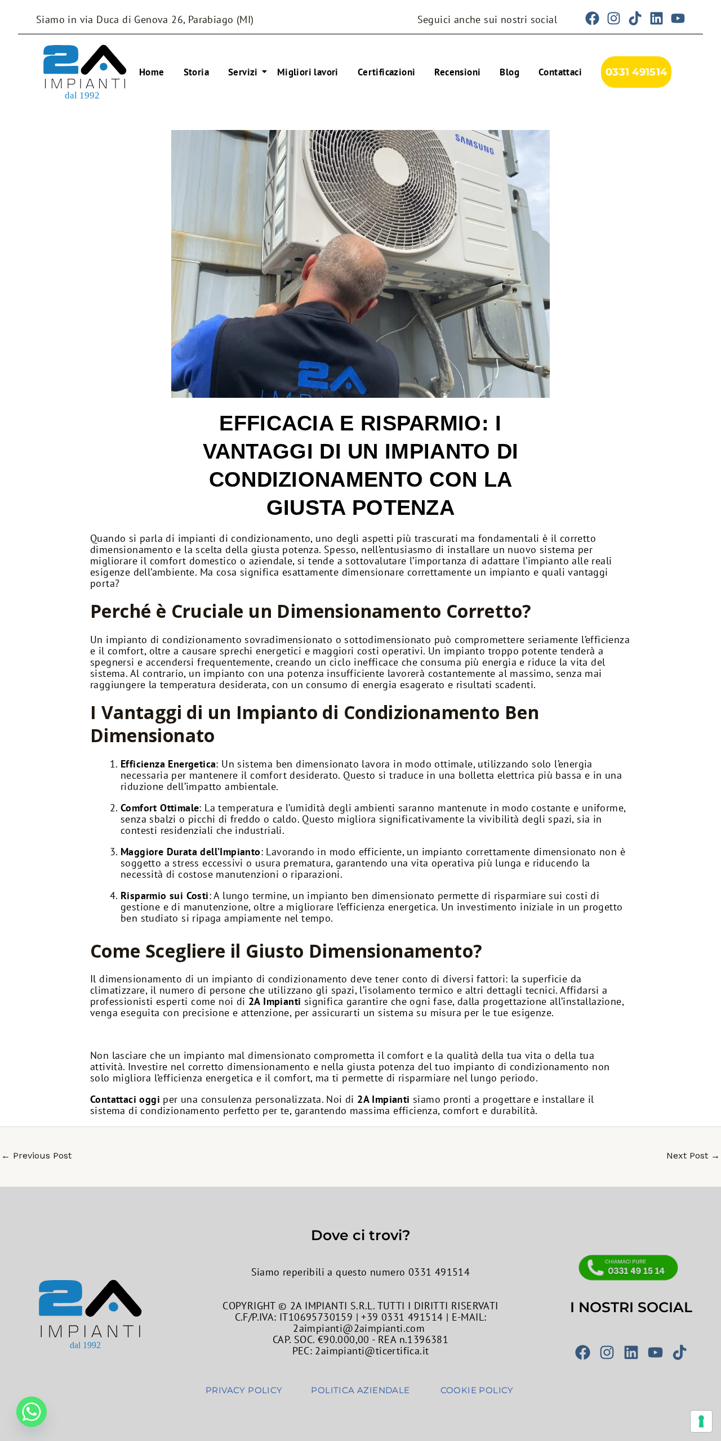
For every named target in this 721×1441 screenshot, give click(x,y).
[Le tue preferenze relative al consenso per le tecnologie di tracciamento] (701, 1421)
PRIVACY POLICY (244, 1390)
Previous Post (36, 1155)
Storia (196, 72)
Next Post (693, 1155)
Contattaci (560, 72)
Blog (509, 72)
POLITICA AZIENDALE (360, 1390)
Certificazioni (387, 72)
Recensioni (457, 72)
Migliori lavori (308, 72)
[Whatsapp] (31, 1412)
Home (151, 72)
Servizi (243, 72)
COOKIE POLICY (477, 1390)
